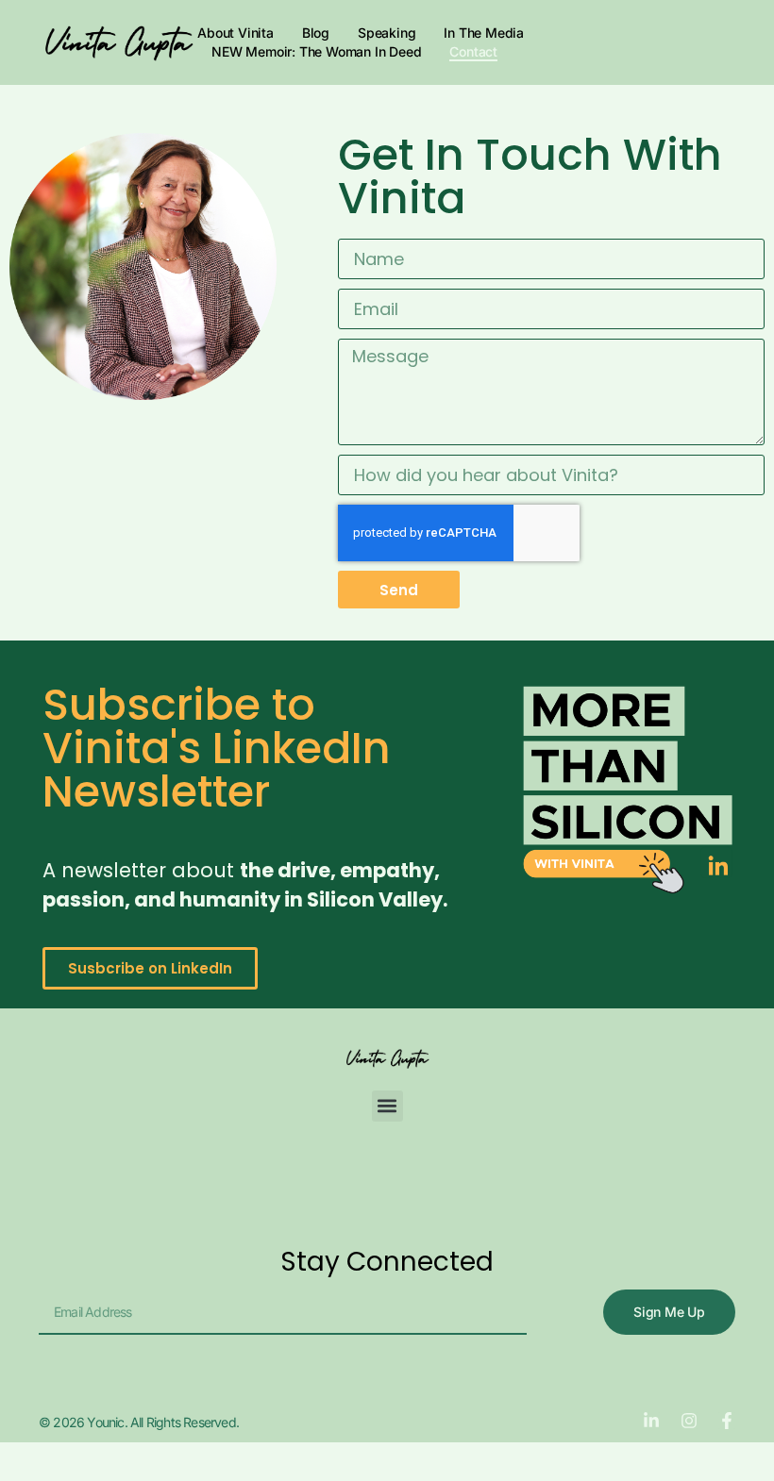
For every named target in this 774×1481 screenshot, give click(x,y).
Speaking (386, 33)
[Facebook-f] (726, 1420)
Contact (473, 51)
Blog (315, 33)
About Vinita (235, 33)
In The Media (484, 33)
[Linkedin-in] (651, 1420)
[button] (387, 1106)
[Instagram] (689, 1420)
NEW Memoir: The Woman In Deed (316, 51)
